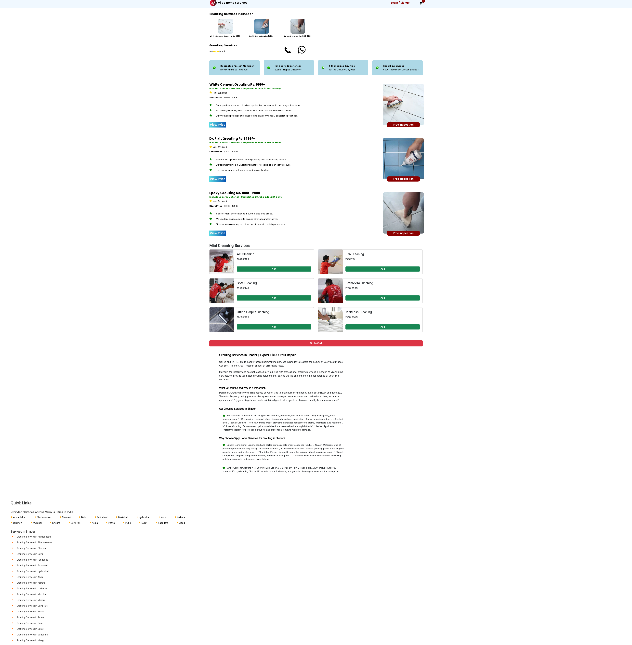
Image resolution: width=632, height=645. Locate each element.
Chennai (66, 517)
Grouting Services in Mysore (31, 600)
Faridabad (102, 517)
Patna (111, 523)
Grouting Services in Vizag (30, 640)
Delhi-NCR (76, 523)
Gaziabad (123, 517)
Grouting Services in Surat (30, 629)
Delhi (83, 517)
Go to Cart (316, 343)
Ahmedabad (19, 517)
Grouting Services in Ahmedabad (34, 536)
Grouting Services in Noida (30, 611)
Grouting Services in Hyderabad (33, 571)
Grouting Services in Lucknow (32, 588)
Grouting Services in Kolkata (31, 582)
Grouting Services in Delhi (30, 554)
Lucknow (17, 523)
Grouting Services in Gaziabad (32, 565)
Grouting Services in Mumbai (31, 594)
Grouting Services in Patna (30, 617)
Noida (95, 523)
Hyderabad (144, 517)
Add (274, 269)
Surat (144, 523)
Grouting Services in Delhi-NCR (32, 606)
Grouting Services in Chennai (31, 548)
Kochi (163, 517)
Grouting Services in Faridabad (32, 559)
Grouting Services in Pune (30, 623)
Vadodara (163, 523)
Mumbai (37, 523)
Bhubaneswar (44, 517)
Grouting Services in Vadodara (32, 634)
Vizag (182, 523)
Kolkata (181, 517)
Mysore (56, 523)
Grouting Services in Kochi (30, 577)
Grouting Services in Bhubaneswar (34, 542)
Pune (128, 523)
